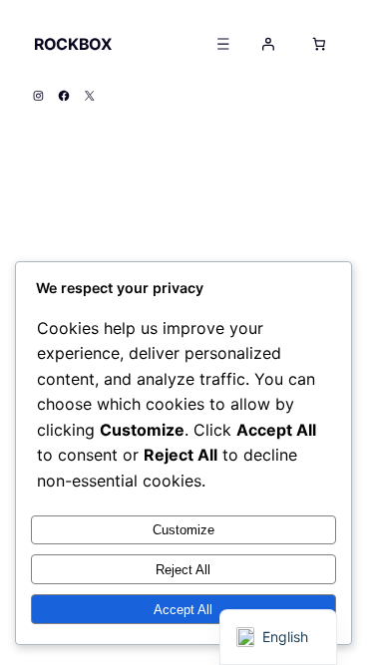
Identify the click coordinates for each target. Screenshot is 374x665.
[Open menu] (222, 43)
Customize (183, 529)
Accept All (183, 609)
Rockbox (73, 43)
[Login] (268, 44)
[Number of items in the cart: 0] (319, 44)
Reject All (183, 569)
